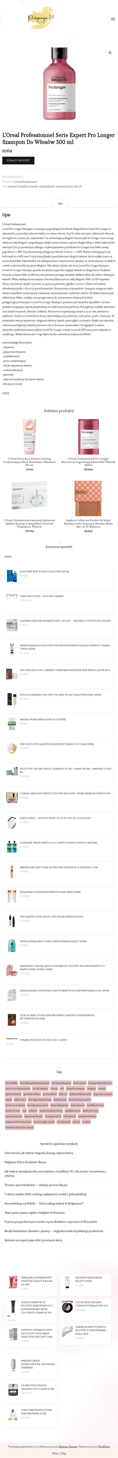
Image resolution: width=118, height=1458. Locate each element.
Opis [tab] (60, 203)
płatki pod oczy (90, 1110)
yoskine (86, 1121)
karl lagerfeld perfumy (40, 1099)
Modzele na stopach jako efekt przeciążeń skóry (34, 1240)
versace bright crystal (44, 1121)
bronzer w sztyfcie (18, 186)
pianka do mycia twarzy (51, 1110)
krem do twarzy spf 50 (79, 1099)
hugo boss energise (103, 1094)
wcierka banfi (63, 1121)
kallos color (20, 1099)
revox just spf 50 (53, 1116)
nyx (24, 1110)
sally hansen (70, 1116)
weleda (76, 1121)
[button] (110, 53)
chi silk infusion (40, 1088)
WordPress (104, 1446)
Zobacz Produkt (18, 160)
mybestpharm (47, 186)
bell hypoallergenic (61, 1083)
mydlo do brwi (13, 1110)
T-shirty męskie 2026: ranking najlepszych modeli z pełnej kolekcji (46, 1194)
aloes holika (11, 1083)
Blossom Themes (68, 1446)
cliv (62, 1088)
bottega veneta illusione (100, 1083)
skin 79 (78, 186)
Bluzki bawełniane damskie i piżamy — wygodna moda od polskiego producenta (54, 1231)
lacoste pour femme (15, 1105)
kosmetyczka (60, 1099)
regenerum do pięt (33, 1116)
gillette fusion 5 (13, 1094)
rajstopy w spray (14, 1116)
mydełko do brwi (95, 1105)
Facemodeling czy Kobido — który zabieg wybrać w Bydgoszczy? (44, 1203)
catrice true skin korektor (18, 1088)
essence (102, 1088)
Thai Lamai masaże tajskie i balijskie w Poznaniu (35, 1212)
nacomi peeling (64, 186)
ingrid (9, 1099)
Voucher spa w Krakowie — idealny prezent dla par (36, 1185)
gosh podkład (49, 1094)
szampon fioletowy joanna (18, 1121)
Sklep (55, 1453)
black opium (80, 1083)
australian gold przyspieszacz (34, 1083)
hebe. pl (63, 1094)
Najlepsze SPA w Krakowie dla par (25, 1162)
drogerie (91, 1088)
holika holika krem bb (80, 1094)
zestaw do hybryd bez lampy (19, 1127)
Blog (63, 1453)
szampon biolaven (87, 1116)
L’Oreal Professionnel (25, 181)
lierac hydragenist (59, 1105)
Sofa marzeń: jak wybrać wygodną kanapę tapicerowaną (39, 1153)
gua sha (34, 186)
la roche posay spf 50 (38, 1105)
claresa (54, 1088)
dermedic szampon (75, 1088)
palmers (33, 1110)
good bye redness (32, 1094)
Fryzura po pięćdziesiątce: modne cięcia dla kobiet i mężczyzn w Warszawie (51, 1221)
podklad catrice (72, 1110)
